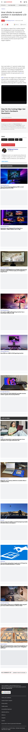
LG (21, 73)
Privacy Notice (18, 125)
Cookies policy (5, 706)
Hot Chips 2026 (11, 5)
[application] (14, 94)
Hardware (11, 139)
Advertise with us (5, 712)
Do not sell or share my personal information (11, 723)
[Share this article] (2, 24)
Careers (3, 720)
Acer (17, 139)
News (3, 20)
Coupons (3, 717)
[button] (26, 2)
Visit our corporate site (7, 688)
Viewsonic (4, 139)
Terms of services (16, 124)
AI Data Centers (22, 5)
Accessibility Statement (7, 709)
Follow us (17, 24)
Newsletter (24, 24)
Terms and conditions (6, 697)
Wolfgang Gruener (11, 20)
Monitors (3, 8)
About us (3, 715)
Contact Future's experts (7, 700)
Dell (2, 77)
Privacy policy (4, 703)
